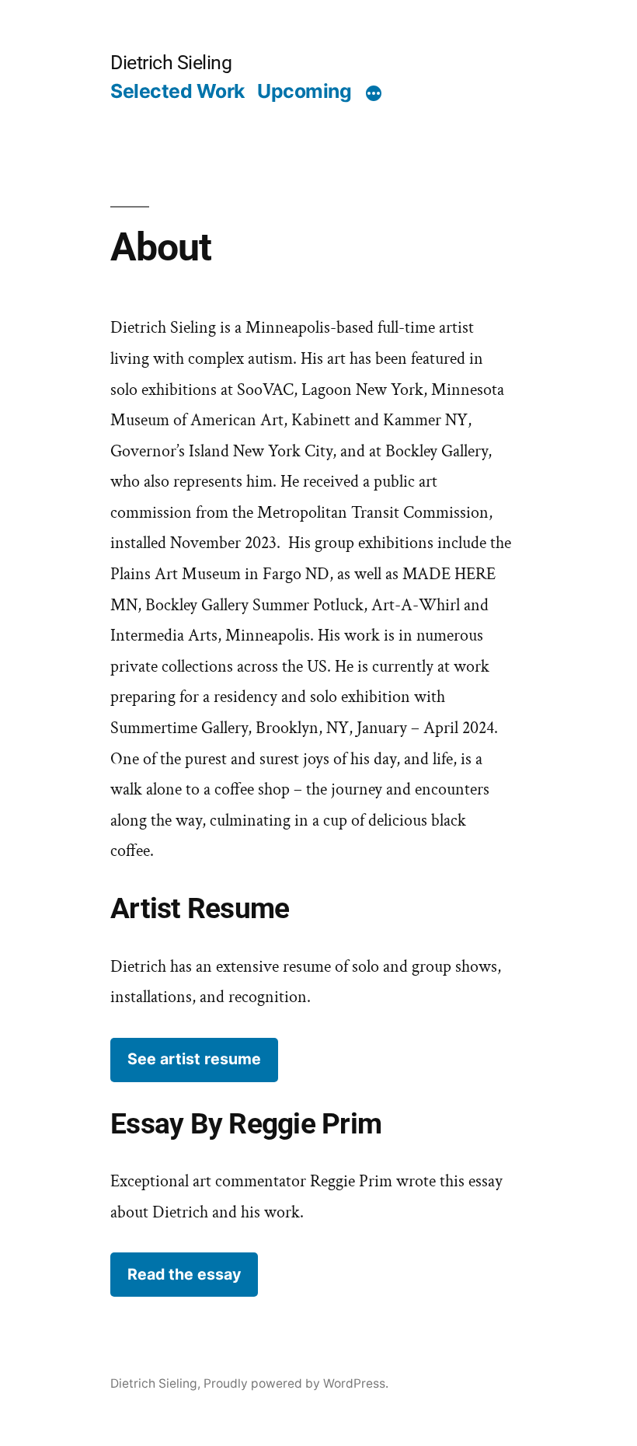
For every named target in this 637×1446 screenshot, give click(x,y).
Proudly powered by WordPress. (296, 1383)
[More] (373, 94)
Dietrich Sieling (170, 62)
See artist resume (194, 1059)
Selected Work (177, 91)
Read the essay (184, 1274)
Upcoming (304, 91)
